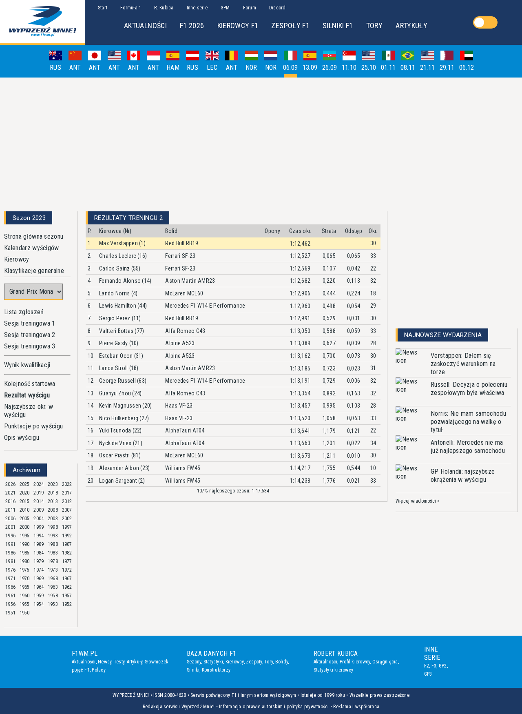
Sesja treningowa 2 (29, 335)
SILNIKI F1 (338, 25)
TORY (374, 25)
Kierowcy (16, 259)
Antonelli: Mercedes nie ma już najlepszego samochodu (468, 447)
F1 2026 (192, 25)
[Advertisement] (261, 141)
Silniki (193, 670)
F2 (426, 666)
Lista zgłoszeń (24, 312)
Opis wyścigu (21, 437)
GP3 (428, 674)
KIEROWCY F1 (238, 25)
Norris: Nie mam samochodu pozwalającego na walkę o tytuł (468, 422)
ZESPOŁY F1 (290, 25)
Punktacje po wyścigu (33, 426)
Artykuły (135, 662)
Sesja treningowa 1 (29, 323)
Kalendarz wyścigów (31, 248)
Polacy (98, 670)
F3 (433, 666)
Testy (119, 662)
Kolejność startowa (29, 384)
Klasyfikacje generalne (34, 271)
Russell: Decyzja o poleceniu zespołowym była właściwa (469, 389)
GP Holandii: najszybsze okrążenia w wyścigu (463, 475)
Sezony (194, 662)
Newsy (104, 662)
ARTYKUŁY (411, 25)
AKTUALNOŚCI (145, 25)
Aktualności (84, 662)
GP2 (443, 666)
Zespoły (254, 662)
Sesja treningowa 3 (29, 346)
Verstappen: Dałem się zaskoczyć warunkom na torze (463, 364)
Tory (268, 662)
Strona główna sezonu (33, 236)
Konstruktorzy (216, 670)
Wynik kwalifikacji (27, 365)
